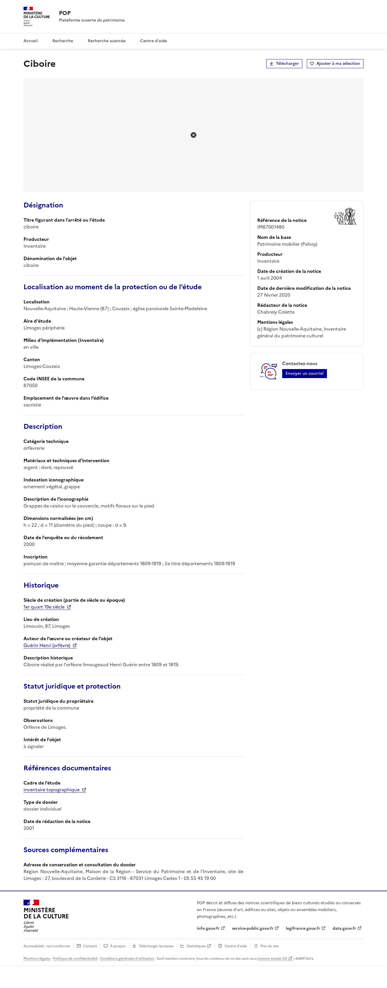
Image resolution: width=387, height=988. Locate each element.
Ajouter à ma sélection (338, 64)
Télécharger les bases (156, 946)
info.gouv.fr (208, 928)
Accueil (31, 41)
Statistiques (196, 946)
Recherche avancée (107, 41)
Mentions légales (37, 958)
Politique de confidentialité (75, 958)
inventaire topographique (52, 789)
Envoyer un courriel (305, 373)
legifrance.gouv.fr (303, 928)
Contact (90, 946)
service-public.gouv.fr (252, 928)
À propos (118, 946)
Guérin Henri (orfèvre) (47, 645)
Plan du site (269, 946)
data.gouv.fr (344, 928)
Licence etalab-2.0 (272, 958)
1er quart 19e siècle (44, 606)
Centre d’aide (236, 946)
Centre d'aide (153, 41)
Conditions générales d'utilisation (127, 958)
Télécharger (287, 64)
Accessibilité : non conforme (47, 946)
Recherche (62, 41)
